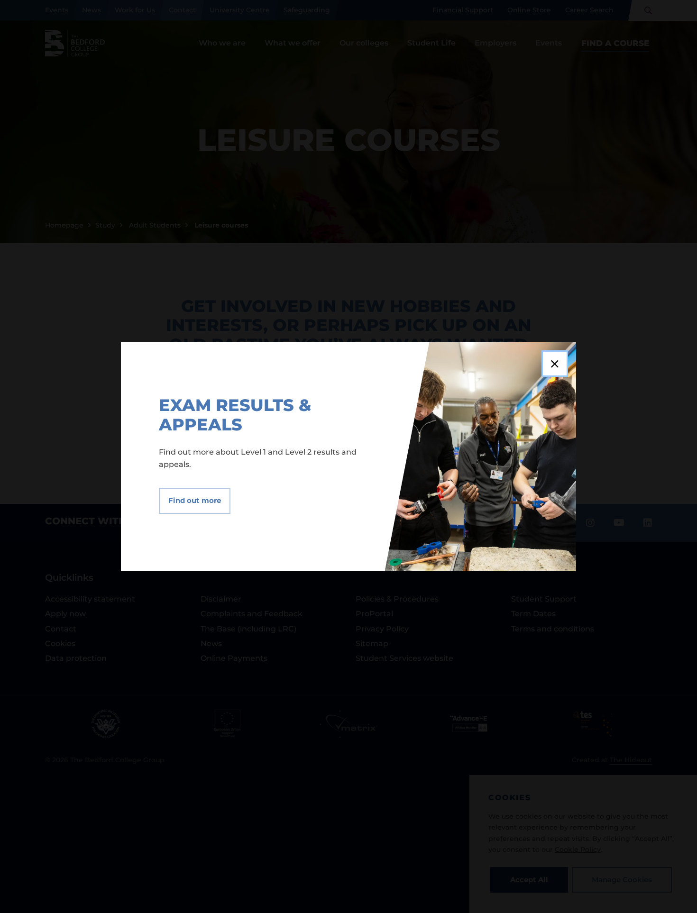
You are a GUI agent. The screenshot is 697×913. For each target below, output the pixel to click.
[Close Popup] (555, 363)
